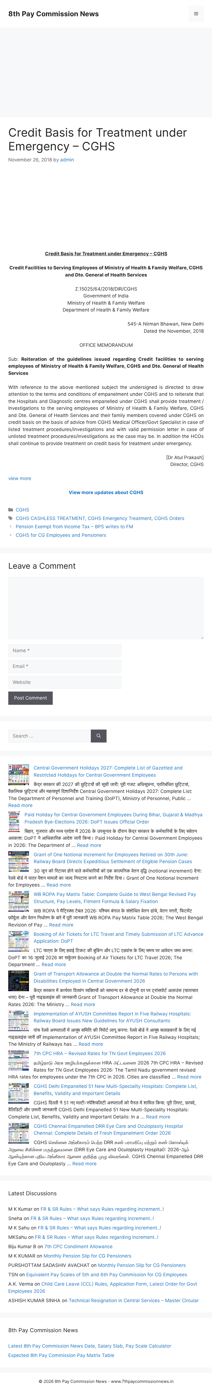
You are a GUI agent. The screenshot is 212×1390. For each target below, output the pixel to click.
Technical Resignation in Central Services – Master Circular (134, 1300)
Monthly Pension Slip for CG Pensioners (87, 1256)
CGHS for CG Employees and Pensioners (61, 535)
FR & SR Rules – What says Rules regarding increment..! (102, 1209)
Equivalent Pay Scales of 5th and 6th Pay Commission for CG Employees (106, 1274)
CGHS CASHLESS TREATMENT (50, 518)
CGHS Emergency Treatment (120, 518)
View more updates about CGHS (106, 492)
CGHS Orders (169, 518)
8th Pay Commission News (53, 14)
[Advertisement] (106, 66)
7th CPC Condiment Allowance (78, 1246)
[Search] (99, 736)
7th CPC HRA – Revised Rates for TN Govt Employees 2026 (100, 1053)
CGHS (22, 510)
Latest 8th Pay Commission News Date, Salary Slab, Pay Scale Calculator (89, 1346)
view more (19, 478)
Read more (20, 805)
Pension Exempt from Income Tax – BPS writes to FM (74, 526)
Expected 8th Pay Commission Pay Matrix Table (61, 1355)
